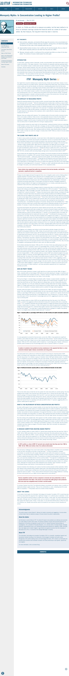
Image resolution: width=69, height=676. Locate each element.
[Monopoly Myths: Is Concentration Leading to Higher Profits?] (7, 27)
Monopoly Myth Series (29, 23)
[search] (67, 3)
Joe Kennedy (21, 20)
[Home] (17, 3)
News (5, 8)
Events (17, 8)
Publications (28, 8)
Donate (63, 8)
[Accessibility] (2, 673)
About (51, 8)
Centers (40, 8)
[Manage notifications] (66, 669)
